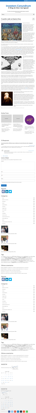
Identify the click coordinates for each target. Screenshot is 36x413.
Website (2, 178)
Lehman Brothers (25, 261)
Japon (12, 261)
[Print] (21, 412)
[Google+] (15, 412)
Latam (21, 261)
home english (4, 297)
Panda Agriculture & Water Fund (7, 221)
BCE (13, 256)
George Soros (20, 260)
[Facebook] (9, 412)
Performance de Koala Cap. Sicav (6, 367)
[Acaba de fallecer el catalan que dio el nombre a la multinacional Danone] (6, 119)
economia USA (5, 260)
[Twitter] (12, 412)
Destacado (3, 201)
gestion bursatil (6, 150)
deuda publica (28, 257)
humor (3, 211)
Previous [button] (2, 126)
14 (3, 378)
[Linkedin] (18, 412)
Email (2, 175)
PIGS (31, 261)
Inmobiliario (4, 213)
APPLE (2, 256)
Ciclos (29, 256)
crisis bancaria (8, 257)
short (10, 262)
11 (10, 376)
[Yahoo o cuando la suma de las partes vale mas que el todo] (18, 120)
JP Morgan (14, 261)
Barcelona (11, 256)
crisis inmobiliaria (15, 257)
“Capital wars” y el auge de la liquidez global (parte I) (13, 359)
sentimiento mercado (6, 262)
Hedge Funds (4, 208)
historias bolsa (31, 260)
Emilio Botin (10, 260)
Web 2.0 (27, 262)
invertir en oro (9, 261)
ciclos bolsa (33, 256)
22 (5, 380)
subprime (13, 262)
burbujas (26, 256)
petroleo (29, 261)
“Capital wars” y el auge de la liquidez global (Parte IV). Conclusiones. (18, 267)
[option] (6, 125)
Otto (2, 273)
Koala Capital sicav (5, 218)
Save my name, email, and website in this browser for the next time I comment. (12, 182)
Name (2, 171)
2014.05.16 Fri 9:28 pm (31, 150)
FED (16, 260)
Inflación (2, 261)
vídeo (18, 103)
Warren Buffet (18, 262)
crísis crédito (22, 257)
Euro (14, 260)
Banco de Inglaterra (19, 49)
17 (8, 378)
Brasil (23, 256)
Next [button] (34, 126)
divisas (3, 203)
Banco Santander (7, 256)
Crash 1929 (2, 257)
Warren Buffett (22, 262)
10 (8, 376)
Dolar (31, 257)
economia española (20, 258)
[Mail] (24, 412)
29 (5, 382)
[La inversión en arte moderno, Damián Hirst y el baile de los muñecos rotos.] (29, 120)
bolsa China (16, 256)
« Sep (2, 383)
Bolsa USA (20, 256)
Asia (4, 256)
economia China (10, 259)
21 (3, 380)
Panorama (3, 223)
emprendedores (4, 204)
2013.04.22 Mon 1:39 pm (32, 145)
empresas (3, 206)
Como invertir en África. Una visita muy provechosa (12, 270)
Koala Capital (17, 261)
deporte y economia (5, 199)
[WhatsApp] (27, 412)
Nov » (4, 383)
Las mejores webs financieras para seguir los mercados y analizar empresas (15, 273)
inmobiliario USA (5, 261)
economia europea (28, 258)
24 (8, 380)
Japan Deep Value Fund (5, 216)
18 (10, 378)
